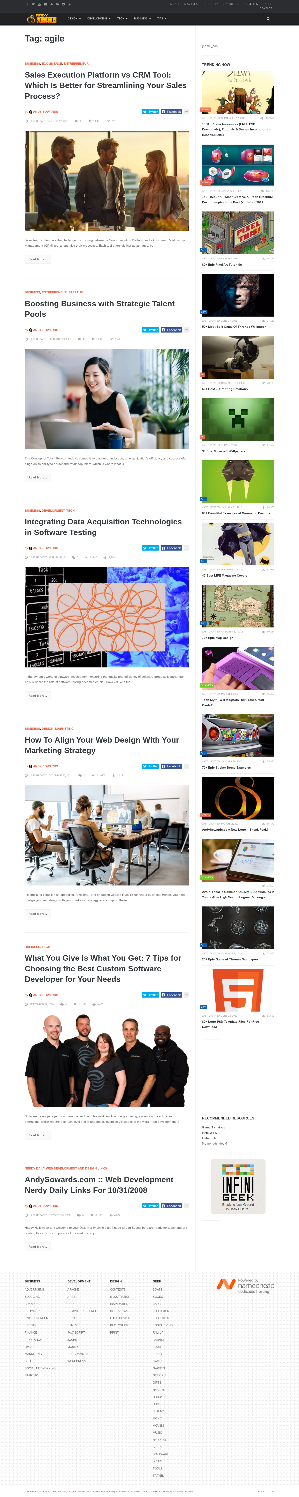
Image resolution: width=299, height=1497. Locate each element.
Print (114, 1332)
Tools (157, 1468)
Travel (158, 1475)
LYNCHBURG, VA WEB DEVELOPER (71, 1491)
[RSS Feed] (52, 3)
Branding (32, 1304)
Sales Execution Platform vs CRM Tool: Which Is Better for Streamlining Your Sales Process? (106, 85)
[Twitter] (34, 3)
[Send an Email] (46, 3)
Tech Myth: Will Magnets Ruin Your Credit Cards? (233, 702)
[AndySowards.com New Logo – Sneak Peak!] (238, 798)
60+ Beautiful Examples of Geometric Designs (236, 513)
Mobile (72, 1346)
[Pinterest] (58, 3)
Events (30, 1325)
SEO (28, 1361)
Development (97, 18)
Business (141, 18)
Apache (73, 1289)
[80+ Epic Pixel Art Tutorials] (238, 232)
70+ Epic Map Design (217, 637)
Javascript (76, 1332)
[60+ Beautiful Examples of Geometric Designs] (238, 481)
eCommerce (52, 63)
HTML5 (72, 1325)
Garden (159, 1368)
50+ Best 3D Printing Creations (225, 389)
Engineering (163, 1325)
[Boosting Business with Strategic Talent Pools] (107, 398)
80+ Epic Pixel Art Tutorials (222, 264)
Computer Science (82, 1311)
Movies (158, 1425)
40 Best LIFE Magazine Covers (224, 575)
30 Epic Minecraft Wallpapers (223, 451)
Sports (159, 1461)
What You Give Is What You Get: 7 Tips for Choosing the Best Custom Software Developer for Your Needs (103, 968)
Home (157, 1404)
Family (158, 1332)
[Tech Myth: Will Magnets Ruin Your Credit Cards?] (238, 668)
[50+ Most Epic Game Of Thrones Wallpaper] (238, 295)
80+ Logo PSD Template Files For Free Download (230, 1024)
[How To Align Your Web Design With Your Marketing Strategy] (107, 835)
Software (161, 1454)
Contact (266, 8)
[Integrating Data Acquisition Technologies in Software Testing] (107, 617)
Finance (31, 1332)
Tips (160, 18)
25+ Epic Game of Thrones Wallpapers (230, 959)
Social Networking (40, 1368)
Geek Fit (159, 1375)
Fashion (159, 1339)
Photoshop (119, 1325)
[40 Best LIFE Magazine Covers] (238, 544)
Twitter (153, 111)
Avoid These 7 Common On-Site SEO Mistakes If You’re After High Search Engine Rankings (238, 894)
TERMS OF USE (184, 1491)
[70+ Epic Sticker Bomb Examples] (238, 735)
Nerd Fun (160, 1440)
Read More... (37, 259)
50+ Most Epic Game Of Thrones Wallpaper (234, 326)
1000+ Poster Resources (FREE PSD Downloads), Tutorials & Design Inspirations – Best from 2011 (236, 129)
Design (72, 18)
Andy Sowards (45, 111)
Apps (71, 1296)
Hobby (158, 1397)
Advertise (252, 3)
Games (158, 1361)
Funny (157, 1354)
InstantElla (209, 1138)
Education (161, 1311)
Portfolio (210, 3)
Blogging (32, 1296)
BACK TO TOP (266, 1491)
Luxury (158, 1411)
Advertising (34, 1289)
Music (157, 1432)
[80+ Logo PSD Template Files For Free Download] (238, 990)
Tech (120, 18)
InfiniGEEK (209, 1133)
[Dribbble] (70, 3)
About (174, 3)
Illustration (120, 1296)
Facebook (174, 111)
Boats (157, 1289)
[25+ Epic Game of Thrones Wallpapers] (238, 927)
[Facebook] (28, 3)
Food (157, 1346)
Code (71, 1304)
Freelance (33, 1339)
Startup (76, 292)
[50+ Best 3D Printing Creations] (238, 357)
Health (158, 1389)
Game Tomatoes (213, 1127)
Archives (191, 3)
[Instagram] (64, 3)
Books (158, 1296)
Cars (157, 1304)
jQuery (73, 1339)
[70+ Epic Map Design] (238, 606)
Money (158, 1418)
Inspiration (119, 1304)
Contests (118, 1289)
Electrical (161, 1318)
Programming (78, 1354)
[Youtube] (40, 3)
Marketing (64, 728)
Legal (29, 1346)
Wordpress (76, 1361)
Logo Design (120, 1318)
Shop (268, 3)
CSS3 (71, 1318)
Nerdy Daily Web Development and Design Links (66, 1168)
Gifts (157, 1382)
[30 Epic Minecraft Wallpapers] (238, 419)
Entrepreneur (76, 63)
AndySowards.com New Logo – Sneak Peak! (235, 829)
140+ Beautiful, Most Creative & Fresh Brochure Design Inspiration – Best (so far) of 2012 (237, 199)
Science (159, 1447)
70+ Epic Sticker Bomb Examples (226, 767)
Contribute (231, 3)
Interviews (119, 1311)
